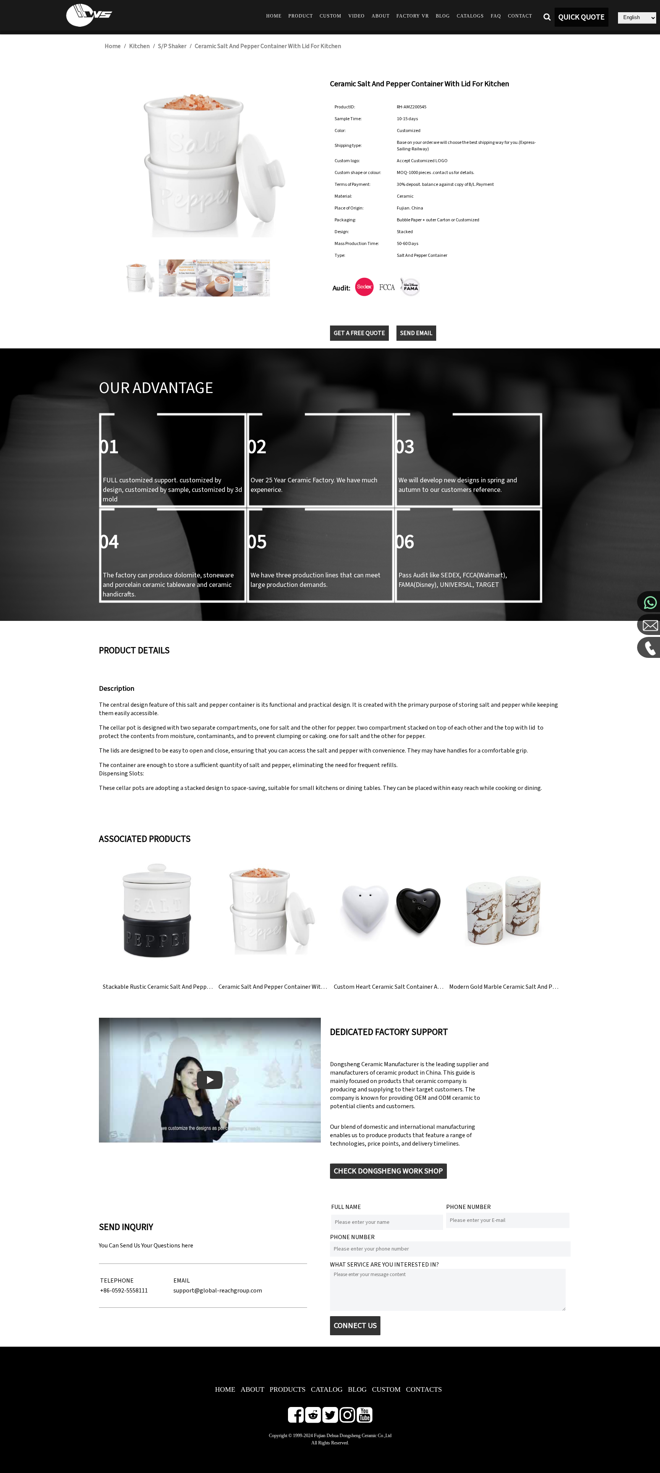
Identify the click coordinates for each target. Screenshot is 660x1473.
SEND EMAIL (416, 333)
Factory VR (412, 16)
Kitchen (139, 46)
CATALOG (327, 1389)
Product (300, 16)
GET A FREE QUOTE (359, 333)
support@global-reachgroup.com (217, 1290)
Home (273, 16)
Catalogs (470, 16)
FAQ (496, 16)
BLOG (357, 1389)
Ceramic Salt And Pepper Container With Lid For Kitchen (268, 46)
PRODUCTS (288, 1389)
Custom (330, 16)
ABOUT (252, 1389)
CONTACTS (424, 1389)
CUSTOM (386, 1389)
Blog (443, 16)
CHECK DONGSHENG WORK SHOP (388, 1171)
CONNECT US (355, 1325)
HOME (225, 1389)
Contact (520, 16)
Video (356, 16)
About (381, 16)
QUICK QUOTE (581, 17)
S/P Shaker (172, 46)
